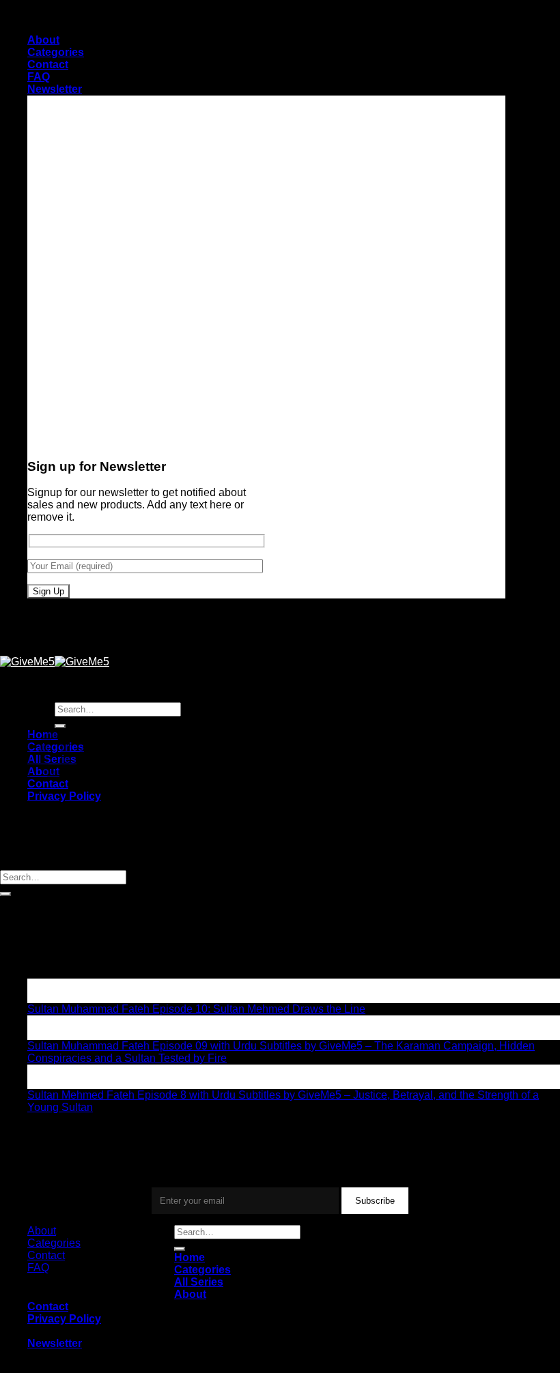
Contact (47, 64)
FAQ (38, 77)
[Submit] (5, 894)
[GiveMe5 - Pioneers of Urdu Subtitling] (54, 661)
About (43, 40)
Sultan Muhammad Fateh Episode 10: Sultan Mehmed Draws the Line (196, 1009)
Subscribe (375, 1201)
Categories (55, 52)
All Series (198, 1282)
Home (189, 1257)
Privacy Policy (64, 796)
